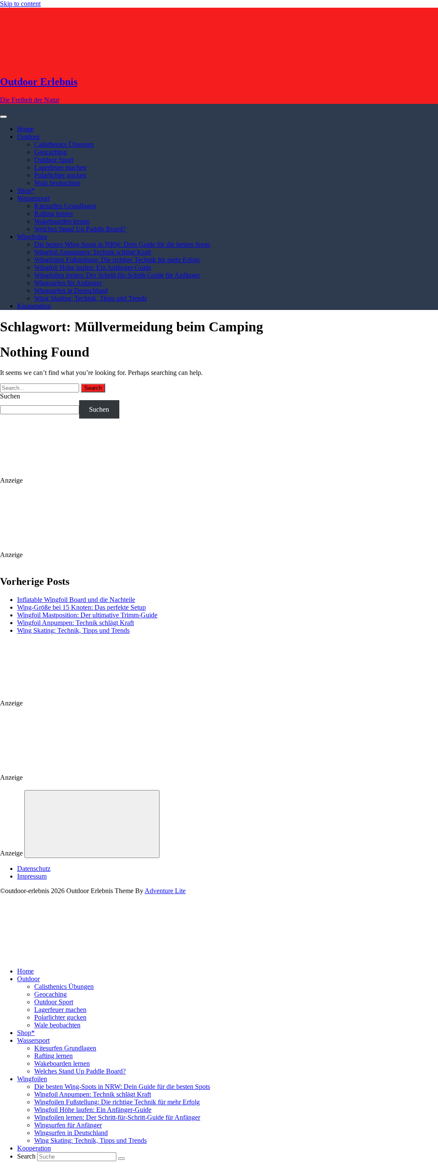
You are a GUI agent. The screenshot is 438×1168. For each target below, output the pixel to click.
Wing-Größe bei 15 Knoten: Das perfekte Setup (81, 607)
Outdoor (28, 136)
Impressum (32, 876)
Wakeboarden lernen (62, 221)
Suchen (10, 396)
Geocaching (50, 152)
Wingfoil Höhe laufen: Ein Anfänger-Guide (92, 267)
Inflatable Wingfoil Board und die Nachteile (76, 599)
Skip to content (20, 3)
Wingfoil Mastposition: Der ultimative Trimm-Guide (87, 615)
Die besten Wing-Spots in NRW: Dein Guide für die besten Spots (122, 244)
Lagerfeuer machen (60, 167)
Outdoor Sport (53, 159)
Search (26, 1156)
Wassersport (33, 198)
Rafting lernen (53, 213)
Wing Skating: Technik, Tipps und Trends (90, 298)
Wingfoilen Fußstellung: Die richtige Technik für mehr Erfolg (117, 259)
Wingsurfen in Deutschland (71, 290)
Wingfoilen (32, 236)
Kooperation (34, 306)
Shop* (26, 190)
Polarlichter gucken (60, 175)
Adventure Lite (165, 890)
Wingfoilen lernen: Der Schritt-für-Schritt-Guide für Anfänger (117, 275)
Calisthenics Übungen (64, 144)
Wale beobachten (57, 182)
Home (25, 129)
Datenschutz (33, 868)
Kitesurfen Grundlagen (65, 205)
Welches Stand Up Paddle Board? (80, 229)
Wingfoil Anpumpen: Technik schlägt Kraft (92, 252)
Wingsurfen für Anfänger (68, 282)
